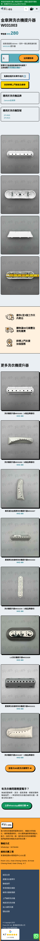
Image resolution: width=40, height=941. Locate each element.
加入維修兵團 (8, 907)
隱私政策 (6, 911)
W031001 (6, 46)
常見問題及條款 (14, 68)
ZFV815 (7, 118)
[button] (31, 8)
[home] (6, 8)
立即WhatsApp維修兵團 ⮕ (16, 806)
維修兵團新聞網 (9, 892)
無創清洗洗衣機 (9, 903)
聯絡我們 (6, 884)
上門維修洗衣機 (9, 898)
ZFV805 (7, 115)
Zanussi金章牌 (9, 100)
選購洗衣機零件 (9, 879)
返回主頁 (6, 875)
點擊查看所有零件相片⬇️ (15, 76)
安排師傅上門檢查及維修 (14, 85)
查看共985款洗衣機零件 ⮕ (20, 768)
